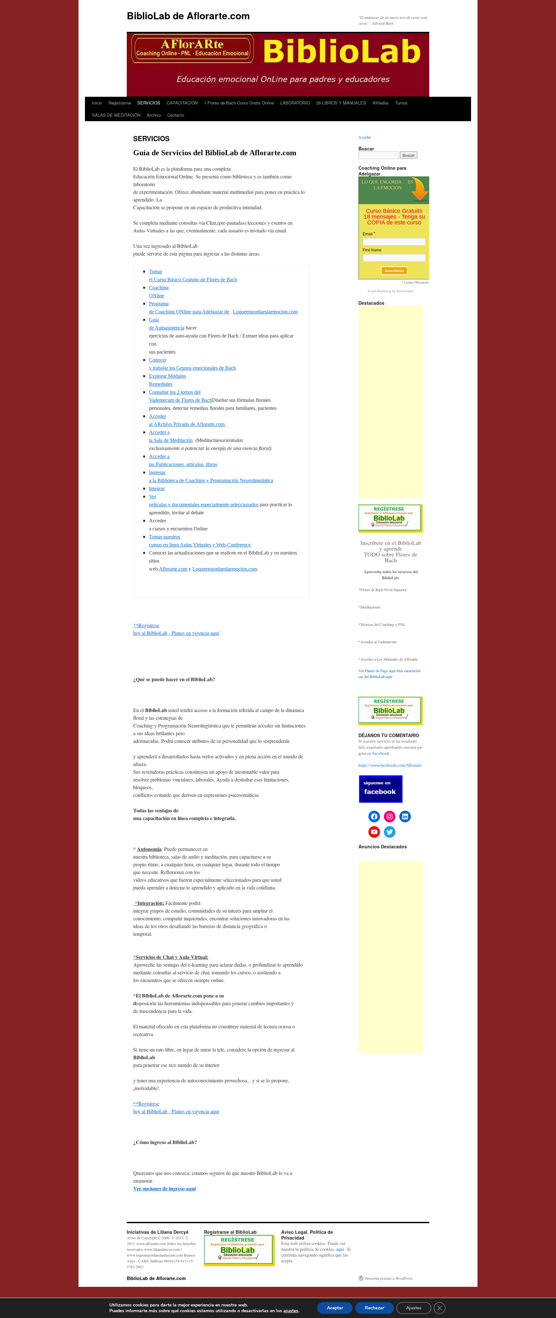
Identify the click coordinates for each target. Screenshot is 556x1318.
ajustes (290, 1311)
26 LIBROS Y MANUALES (341, 103)
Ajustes (414, 1308)
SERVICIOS (148, 103)
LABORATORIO (295, 103)
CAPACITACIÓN (182, 103)
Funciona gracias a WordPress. (389, 1278)
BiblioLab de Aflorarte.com (188, 15)
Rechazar (374, 1308)
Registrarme (119, 103)
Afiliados (381, 103)
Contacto (175, 115)
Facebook (380, 753)
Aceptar (335, 1308)
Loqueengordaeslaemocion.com (224, 569)
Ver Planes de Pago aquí (376, 670)
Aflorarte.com (173, 569)
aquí (340, 1249)
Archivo (154, 115)
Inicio (97, 103)
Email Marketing (380, 291)
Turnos (401, 103)
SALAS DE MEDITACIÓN (116, 115)
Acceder (364, 137)
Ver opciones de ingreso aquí (164, 1188)
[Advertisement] (390, 402)
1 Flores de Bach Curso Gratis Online (239, 103)
